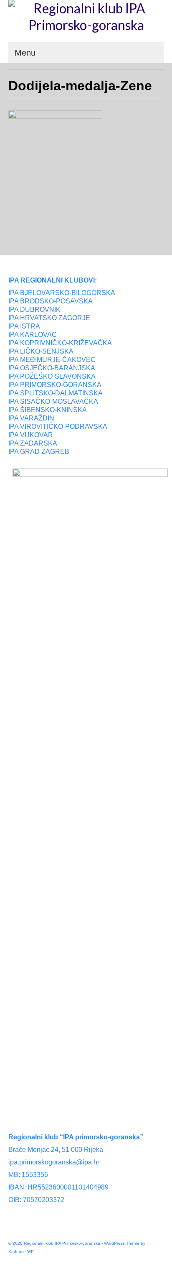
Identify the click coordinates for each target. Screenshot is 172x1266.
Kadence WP (21, 1251)
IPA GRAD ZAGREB (38, 451)
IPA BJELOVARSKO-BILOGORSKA (61, 292)
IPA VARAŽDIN (31, 418)
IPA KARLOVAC (32, 334)
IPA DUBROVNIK (34, 309)
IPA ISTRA (24, 326)
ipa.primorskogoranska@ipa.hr (53, 1162)
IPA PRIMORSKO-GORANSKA (54, 384)
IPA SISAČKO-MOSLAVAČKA (53, 401)
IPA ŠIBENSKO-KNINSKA (47, 409)
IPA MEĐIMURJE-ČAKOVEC (52, 359)
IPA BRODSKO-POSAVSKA (50, 301)
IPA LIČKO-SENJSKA (40, 351)
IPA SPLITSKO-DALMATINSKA (55, 393)
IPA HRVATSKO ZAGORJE (49, 317)
